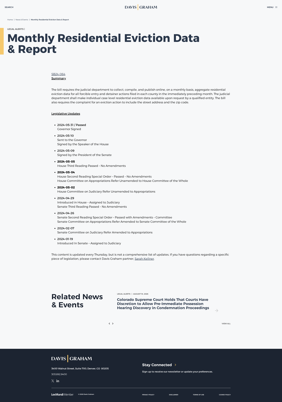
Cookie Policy (225, 395)
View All (226, 323)
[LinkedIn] (57, 381)
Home (10, 20)
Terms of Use (198, 395)
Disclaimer (173, 395)
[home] (141, 7)
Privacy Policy (148, 395)
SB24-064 (58, 74)
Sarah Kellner (144, 258)
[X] (52, 381)
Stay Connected (157, 365)
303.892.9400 (59, 374)
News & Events (22, 20)
